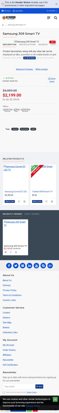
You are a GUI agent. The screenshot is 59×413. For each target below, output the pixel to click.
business (24, 129)
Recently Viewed (12, 214)
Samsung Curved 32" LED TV (16, 191)
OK (55, 399)
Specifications (27, 44)
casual (15, 129)
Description (9, 44)
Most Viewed (32, 214)
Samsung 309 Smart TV (15, 246)
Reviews (43, 44)
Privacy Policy (33, 405)
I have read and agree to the (21, 392)
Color (5, 106)
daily (33, 129)
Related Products (13, 159)
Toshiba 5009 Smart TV (42, 191)
